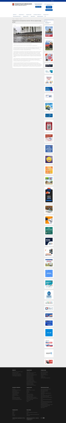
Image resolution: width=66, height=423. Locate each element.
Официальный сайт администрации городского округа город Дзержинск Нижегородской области (23, 4)
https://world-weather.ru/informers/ (38, 4)
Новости (41, 25)
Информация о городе (15, 372)
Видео (13, 413)
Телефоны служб (43, 376)
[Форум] (44, 418)
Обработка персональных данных (31, 385)
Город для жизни (45, 14)
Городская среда (28, 14)
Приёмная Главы (49, 7)
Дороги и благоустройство (44, 372)
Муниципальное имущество (16, 397)
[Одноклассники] (42, 418)
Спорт (27, 393)
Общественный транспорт (44, 374)
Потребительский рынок (15, 393)
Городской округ (21, 14)
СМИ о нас (13, 414)
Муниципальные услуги (30, 376)
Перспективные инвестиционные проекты (46, 401)
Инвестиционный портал (17, 16)
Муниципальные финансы (30, 375)
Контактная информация (44, 406)
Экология (42, 375)
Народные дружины (40, 16)
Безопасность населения (30, 395)
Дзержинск (14, 14)
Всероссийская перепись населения (31, 397)
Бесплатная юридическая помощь (17, 399)
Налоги (13, 396)
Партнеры (13, 415)
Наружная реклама (14, 394)
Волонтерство (28, 400)
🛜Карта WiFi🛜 (38, 6)
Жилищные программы (30, 394)
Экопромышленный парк (44, 403)
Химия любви (33, 16)
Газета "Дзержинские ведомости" (16, 375)
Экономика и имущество (37, 14)
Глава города (28, 371)
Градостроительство (43, 373)
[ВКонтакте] (41, 418)
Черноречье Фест (25, 16)
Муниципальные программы (16, 398)
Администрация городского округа (31, 372)
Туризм (28, 401)
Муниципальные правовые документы (32, 374)
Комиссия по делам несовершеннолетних (32, 398)
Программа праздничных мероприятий (32, 412)
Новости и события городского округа (17, 371)
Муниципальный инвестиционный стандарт (47, 404)
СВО (45, 16)
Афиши (13, 412)
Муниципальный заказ (15, 395)
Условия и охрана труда (30, 399)
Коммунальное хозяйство (44, 371)
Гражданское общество (30, 396)
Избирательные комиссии (30, 373)
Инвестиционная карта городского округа (46, 402)
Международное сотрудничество (16, 374)
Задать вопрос (43, 407)
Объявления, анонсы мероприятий (48, 22)
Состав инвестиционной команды (45, 405)
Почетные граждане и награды (16, 373)
